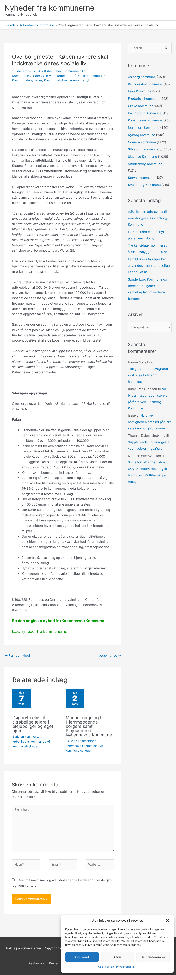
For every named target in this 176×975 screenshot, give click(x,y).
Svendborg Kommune (144, 185)
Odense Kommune (142, 142)
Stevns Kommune (141, 178)
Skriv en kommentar (58, 76)
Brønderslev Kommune (145, 84)
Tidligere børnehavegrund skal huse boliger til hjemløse (148, 375)
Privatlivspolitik (125, 966)
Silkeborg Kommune (143, 149)
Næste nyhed (109, 655)
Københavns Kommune (61, 71)
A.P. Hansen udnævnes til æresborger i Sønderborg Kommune (147, 218)
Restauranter (59, 963)
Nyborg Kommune (141, 135)
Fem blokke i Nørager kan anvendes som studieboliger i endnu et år (149, 265)
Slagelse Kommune (142, 157)
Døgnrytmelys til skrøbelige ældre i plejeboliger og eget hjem (32, 724)
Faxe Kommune (139, 91)
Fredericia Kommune (143, 99)
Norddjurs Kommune (143, 128)
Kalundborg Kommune (145, 113)
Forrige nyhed (17, 655)
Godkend (82, 957)
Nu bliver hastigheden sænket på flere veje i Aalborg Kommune (149, 421)
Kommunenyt (79, 80)
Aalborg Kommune (142, 77)
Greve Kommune (140, 106)
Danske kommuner (90, 76)
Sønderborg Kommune (145, 164)
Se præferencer (153, 957)
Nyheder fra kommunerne (49, 7)
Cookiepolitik (106, 966)
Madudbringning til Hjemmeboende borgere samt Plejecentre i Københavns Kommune (89, 726)
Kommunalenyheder (27, 80)
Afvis (117, 957)
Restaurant (36, 963)
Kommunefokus (56, 80)
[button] (167, 920)
